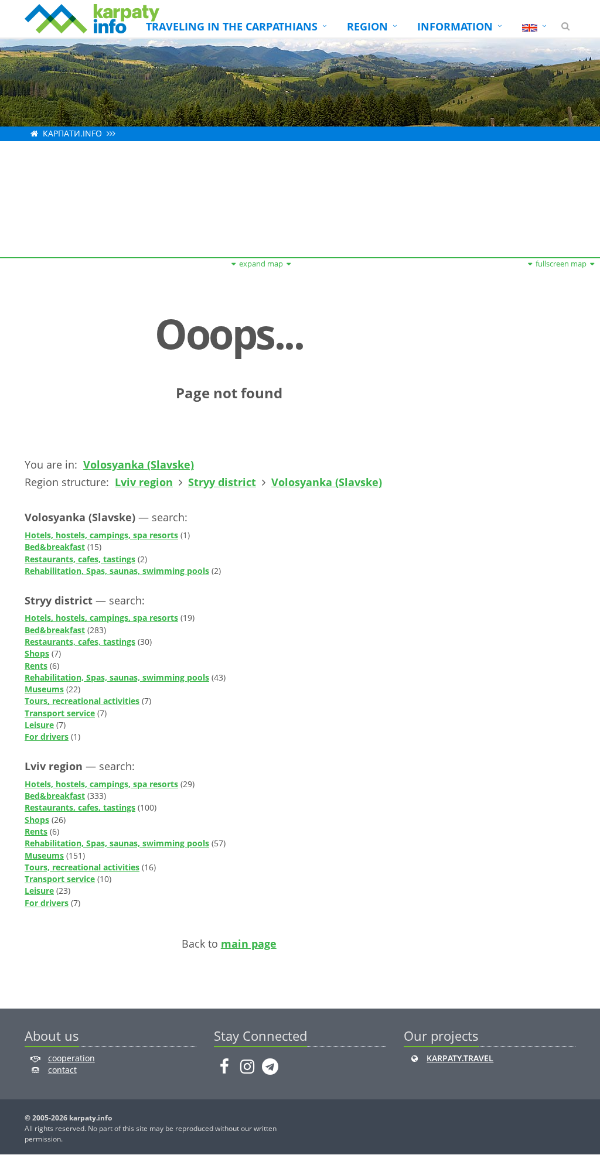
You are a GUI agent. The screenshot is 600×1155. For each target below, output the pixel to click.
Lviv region (144, 482)
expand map (261, 263)
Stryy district (222, 482)
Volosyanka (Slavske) (138, 464)
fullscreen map (561, 263)
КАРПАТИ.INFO (72, 133)
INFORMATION (455, 26)
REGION (367, 26)
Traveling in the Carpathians (232, 26)
